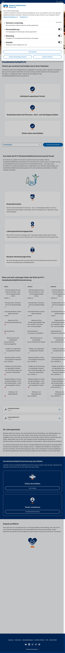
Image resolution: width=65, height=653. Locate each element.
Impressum (23, 17)
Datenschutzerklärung (10, 17)
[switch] (60, 29)
